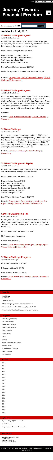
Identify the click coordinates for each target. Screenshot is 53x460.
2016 (3, 383)
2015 (3, 386)
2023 (3, 362)
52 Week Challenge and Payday (17, 163)
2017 (3, 380)
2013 (3, 392)
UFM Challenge (7, 351)
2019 (3, 374)
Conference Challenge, (34, 78)
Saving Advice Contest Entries (11, 342)
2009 (3, 404)
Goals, (23, 78)
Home (3, 26)
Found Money (6, 333)
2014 (3, 389)
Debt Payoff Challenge (9, 327)
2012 (3, 395)
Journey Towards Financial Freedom (28, 448)
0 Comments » (21, 247)
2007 (3, 410)
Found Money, (19, 245)
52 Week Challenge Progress (15, 35)
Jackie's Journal (7, 424)
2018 (3, 377)
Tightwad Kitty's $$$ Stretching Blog (13, 421)
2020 (3, 371)
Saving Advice (26, 450)
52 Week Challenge (8, 322)
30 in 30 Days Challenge (9, 319)
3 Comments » (15, 80)
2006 (3, 413)
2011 (3, 398)
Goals (4, 336)
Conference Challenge (9, 324)
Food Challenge (7, 330)
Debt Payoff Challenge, (34, 245)
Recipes (4, 339)
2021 (3, 368)
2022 (3, 365)
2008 (3, 407)
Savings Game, (14, 78)
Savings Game (6, 345)
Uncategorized (6, 354)
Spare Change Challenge (10, 348)
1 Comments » (36, 204)
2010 (3, 401)
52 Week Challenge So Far (14, 214)
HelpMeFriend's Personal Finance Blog (14, 427)
